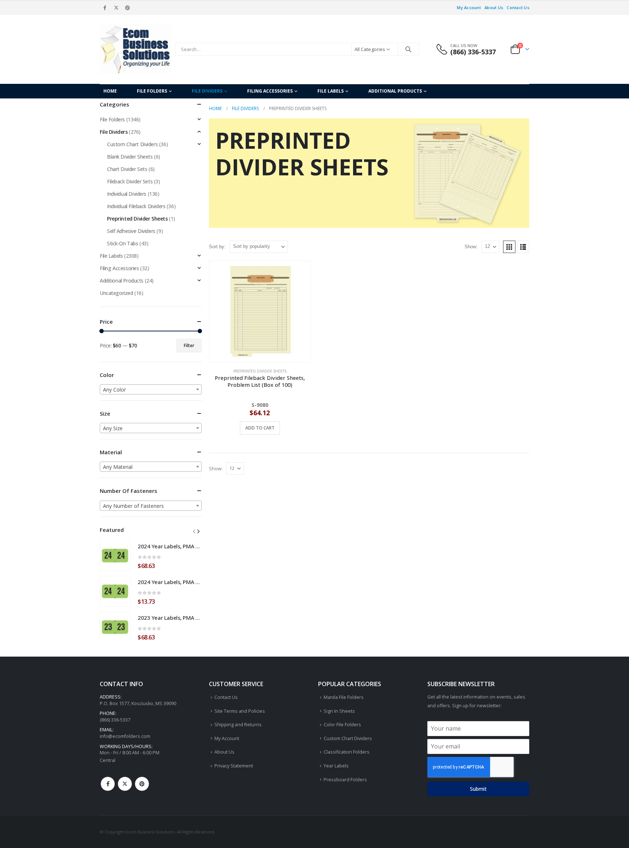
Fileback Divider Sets (130, 181)
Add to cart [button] (259, 428)
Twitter (125, 784)
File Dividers (207, 91)
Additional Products (395, 91)
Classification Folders (346, 752)
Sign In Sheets (339, 711)
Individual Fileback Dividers (136, 206)
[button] (509, 247)
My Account (469, 7)
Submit (478, 788)
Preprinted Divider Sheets (259, 371)
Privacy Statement (233, 766)
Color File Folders (342, 724)
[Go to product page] (259, 311)
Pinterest (142, 784)
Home (110, 91)
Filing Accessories (270, 91)
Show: (471, 246)
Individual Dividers (126, 193)
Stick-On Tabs (122, 243)
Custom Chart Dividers (132, 144)
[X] (116, 7)
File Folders (152, 91)
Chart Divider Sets (127, 169)
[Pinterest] (127, 7)
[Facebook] (105, 7)
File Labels (330, 91)
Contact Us (518, 7)
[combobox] (151, 389)
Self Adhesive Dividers (131, 230)
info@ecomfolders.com (125, 736)
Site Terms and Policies (239, 711)
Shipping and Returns (238, 724)
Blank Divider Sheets (130, 156)
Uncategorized (116, 292)
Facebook (107, 784)
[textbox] (150, 390)
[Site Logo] (135, 49)
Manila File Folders (344, 697)
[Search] (408, 49)
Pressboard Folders (345, 780)
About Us (493, 7)
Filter (189, 345)
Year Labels (336, 766)
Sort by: (217, 246)
